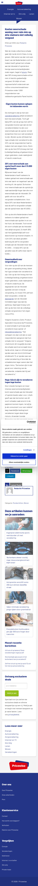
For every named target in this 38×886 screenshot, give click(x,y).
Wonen (19, 18)
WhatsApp (26, 471)
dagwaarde (9, 299)
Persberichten (18, 503)
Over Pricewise (7, 790)
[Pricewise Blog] (19, 4)
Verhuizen (5, 825)
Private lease (6, 869)
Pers (3, 799)
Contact (5, 816)
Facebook (15, 471)
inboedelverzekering (13, 332)
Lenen (31, 14)
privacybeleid (13, 714)
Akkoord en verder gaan (19, 456)
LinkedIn (10, 476)
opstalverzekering (12, 116)
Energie (10, 9)
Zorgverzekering (11, 737)
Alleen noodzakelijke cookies (19, 462)
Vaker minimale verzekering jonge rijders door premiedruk (18, 608)
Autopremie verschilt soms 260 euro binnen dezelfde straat (17, 584)
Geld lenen (6, 856)
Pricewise (23, 881)
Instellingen (27, 450)
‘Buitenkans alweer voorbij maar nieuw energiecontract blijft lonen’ (17, 560)
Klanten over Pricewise (10, 830)
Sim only (22, 14)
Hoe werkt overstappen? (10, 821)
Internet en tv (9, 14)
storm (24, 72)
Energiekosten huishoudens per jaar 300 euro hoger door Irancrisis (17, 631)
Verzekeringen (11, 752)
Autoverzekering (24, 9)
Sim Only (8, 743)
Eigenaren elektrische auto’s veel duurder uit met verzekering (17, 535)
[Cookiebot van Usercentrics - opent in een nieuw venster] (27, 422)
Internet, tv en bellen (9, 860)
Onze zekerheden (8, 795)
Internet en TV (11, 740)
